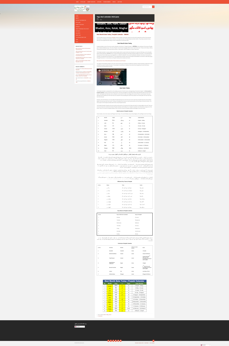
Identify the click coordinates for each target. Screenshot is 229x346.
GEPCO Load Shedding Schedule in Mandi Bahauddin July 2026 (83, 72)
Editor (105, 314)
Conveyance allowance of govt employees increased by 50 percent (83, 55)
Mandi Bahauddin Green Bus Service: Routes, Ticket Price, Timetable (84, 58)
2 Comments (100, 316)
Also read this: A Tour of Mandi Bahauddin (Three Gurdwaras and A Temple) (111, 60)
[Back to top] (153, 341)
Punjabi (113, 37)
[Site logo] (82, 10)
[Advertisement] (104, 330)
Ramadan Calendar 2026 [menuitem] (139, 342)
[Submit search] (153, 7)
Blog (107, 314)
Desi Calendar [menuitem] (152, 342)
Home (98, 19)
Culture (110, 314)
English (78, 326)
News (101, 19)
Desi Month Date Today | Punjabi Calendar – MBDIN (112, 34)
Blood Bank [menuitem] (147, 342)
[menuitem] (77, 2)
